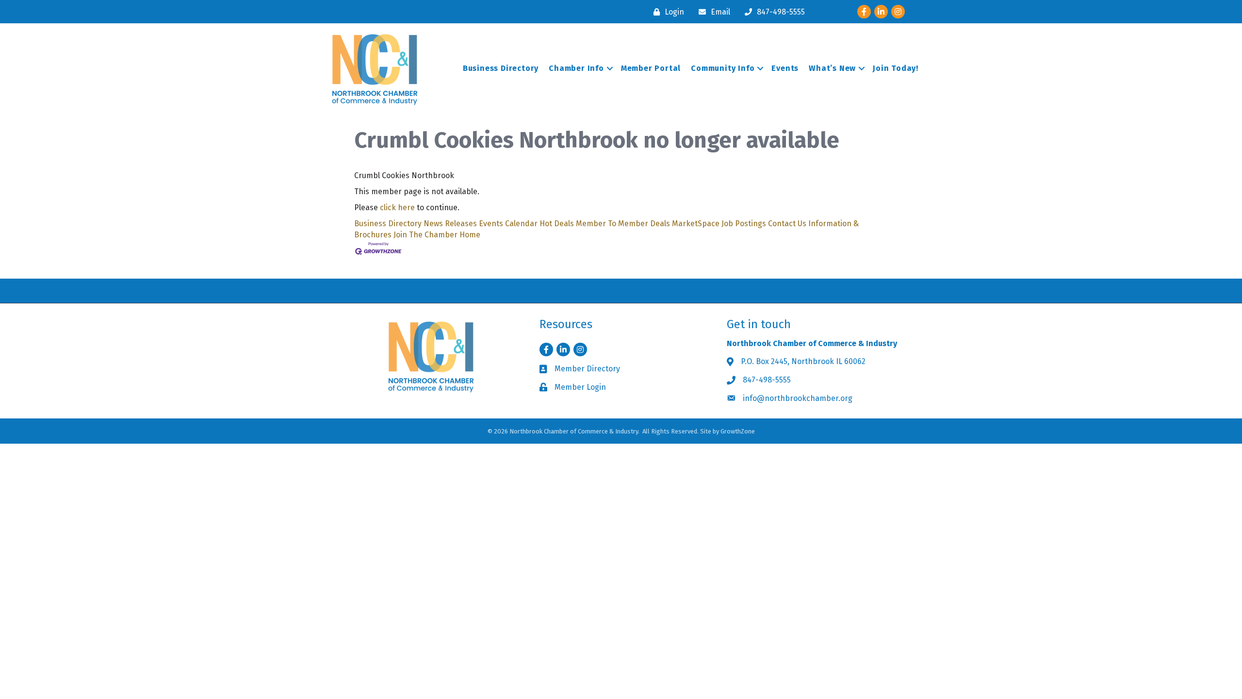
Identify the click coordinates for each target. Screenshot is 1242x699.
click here (397, 207)
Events (785, 68)
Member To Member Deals (623, 223)
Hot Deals (556, 223)
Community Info (722, 68)
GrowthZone (737, 431)
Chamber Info (576, 68)
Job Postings (743, 223)
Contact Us (787, 223)
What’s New (832, 68)
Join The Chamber (425, 234)
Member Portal (651, 68)
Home (469, 234)
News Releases (450, 223)
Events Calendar (508, 223)
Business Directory (501, 68)
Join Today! (895, 68)
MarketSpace (695, 223)
